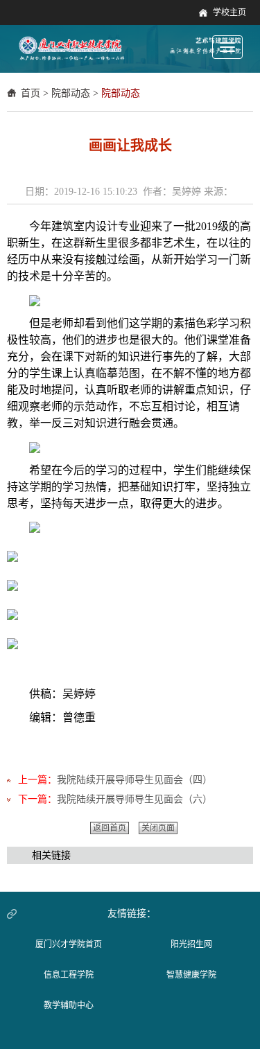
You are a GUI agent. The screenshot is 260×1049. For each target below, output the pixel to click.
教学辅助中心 (69, 1005)
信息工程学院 (69, 975)
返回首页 (109, 828)
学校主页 (229, 12)
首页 (30, 93)
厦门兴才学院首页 (68, 944)
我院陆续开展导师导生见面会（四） (134, 780)
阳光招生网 (191, 944)
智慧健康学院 (191, 975)
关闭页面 (158, 828)
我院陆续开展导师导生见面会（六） (134, 799)
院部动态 (70, 93)
